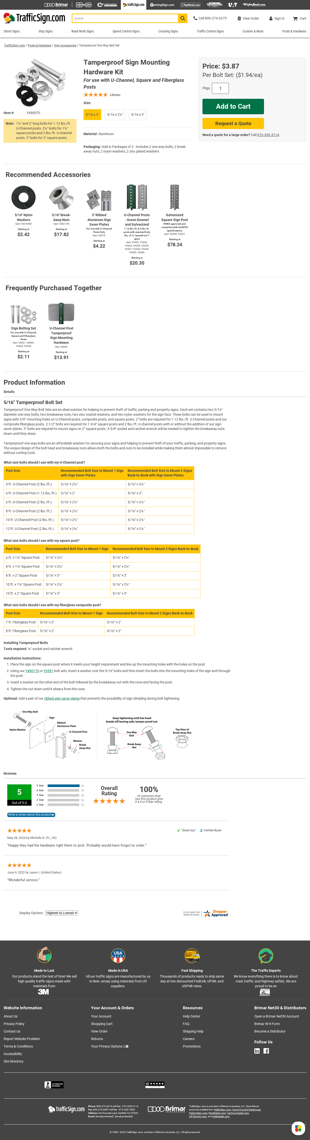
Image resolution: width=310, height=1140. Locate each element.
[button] (298, 1128)
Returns (97, 1039)
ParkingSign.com (198, 1113)
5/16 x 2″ (92, 114)
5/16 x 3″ (137, 114)
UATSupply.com (198, 1116)
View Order (99, 1031)
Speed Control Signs (126, 31)
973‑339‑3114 (268, 135)
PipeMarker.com (217, 1113)
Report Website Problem (22, 1039)
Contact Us (12, 1031)
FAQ (186, 1024)
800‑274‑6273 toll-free (108, 1106)
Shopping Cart (102, 1024)
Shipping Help (193, 1031)
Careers (188, 1039)
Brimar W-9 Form (267, 1024)
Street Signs (12, 31)
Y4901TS (32, 671)
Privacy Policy (14, 1024)
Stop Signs (46, 31)
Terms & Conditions (18, 1046)
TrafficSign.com (14, 45)
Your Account (101, 1016)
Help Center (191, 1016)
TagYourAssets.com (238, 1113)
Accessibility (13, 1054)
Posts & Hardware (39, 45)
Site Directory (13, 1061)
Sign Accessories (65, 45)
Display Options (31, 913)
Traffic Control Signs (210, 31)
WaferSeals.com (221, 1116)
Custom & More (253, 31)
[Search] (182, 18)
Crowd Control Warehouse (246, 1109)
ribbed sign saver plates (62, 698)
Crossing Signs (168, 31)
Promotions (192, 1046)
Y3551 (48, 671)
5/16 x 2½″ (115, 114)
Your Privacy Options (107, 1046)
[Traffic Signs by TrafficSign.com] (33, 24)
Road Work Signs (82, 31)
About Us (10, 1016)
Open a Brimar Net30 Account (276, 1016)
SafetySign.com (222, 1109)
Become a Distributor (270, 1031)
